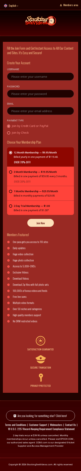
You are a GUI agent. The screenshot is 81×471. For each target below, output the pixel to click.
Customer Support (38, 425)
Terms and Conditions (15, 425)
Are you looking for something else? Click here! (42, 415)
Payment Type (15, 120)
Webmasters (56, 425)
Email (10, 104)
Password (13, 86)
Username (13, 69)
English (12, 5)
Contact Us (70, 425)
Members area (70, 5)
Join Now (40, 223)
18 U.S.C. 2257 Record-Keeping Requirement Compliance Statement (41, 429)
